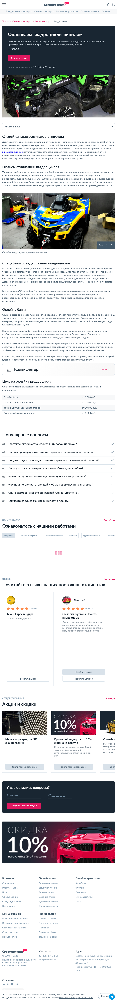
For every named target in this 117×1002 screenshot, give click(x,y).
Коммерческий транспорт (15, 923)
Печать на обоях (47, 932)
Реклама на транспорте (67, 12)
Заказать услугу (19, 58)
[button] (106, 245)
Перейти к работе (83, 672)
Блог (4, 892)
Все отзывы (109, 579)
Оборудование (10, 897)
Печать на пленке (48, 918)
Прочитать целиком (28, 679)
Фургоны (73, 536)
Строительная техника (14, 928)
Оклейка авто (47, 878)
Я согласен (106, 996)
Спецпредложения (12, 901)
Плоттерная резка (48, 923)
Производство (47, 914)
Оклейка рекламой (48, 906)
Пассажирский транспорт (15, 918)
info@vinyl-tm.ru (47, 959)
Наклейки (44, 928)
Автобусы (80, 883)
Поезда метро (9, 937)
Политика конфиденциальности (19, 960)
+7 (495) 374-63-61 (44, 67)
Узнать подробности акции (24, 767)
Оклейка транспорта (44, 12)
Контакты (45, 951)
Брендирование (11, 914)
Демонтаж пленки (48, 901)
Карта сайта (8, 906)
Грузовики (80, 892)
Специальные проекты (29, 536)
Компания (8, 878)
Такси (78, 901)
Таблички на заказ (48, 937)
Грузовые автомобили (92, 536)
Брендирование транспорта (19, 12)
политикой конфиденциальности (76, 998)
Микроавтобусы (84, 897)
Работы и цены (10, 888)
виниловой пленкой (12, 152)
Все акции (110, 699)
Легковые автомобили (54, 536)
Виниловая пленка (48, 883)
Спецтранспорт (10, 932)
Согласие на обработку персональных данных (14, 964)
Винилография (46, 892)
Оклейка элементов (90, 12)
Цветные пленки (47, 897)
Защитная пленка (48, 888)
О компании (8, 883)
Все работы (109, 520)
